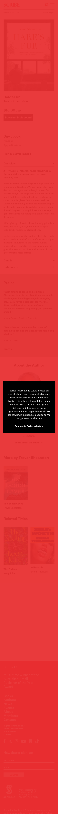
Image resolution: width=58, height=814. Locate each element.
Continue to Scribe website (28, 426)
